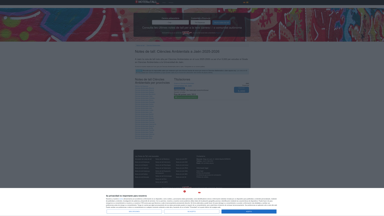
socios (121, 199)
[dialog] (192, 202)
